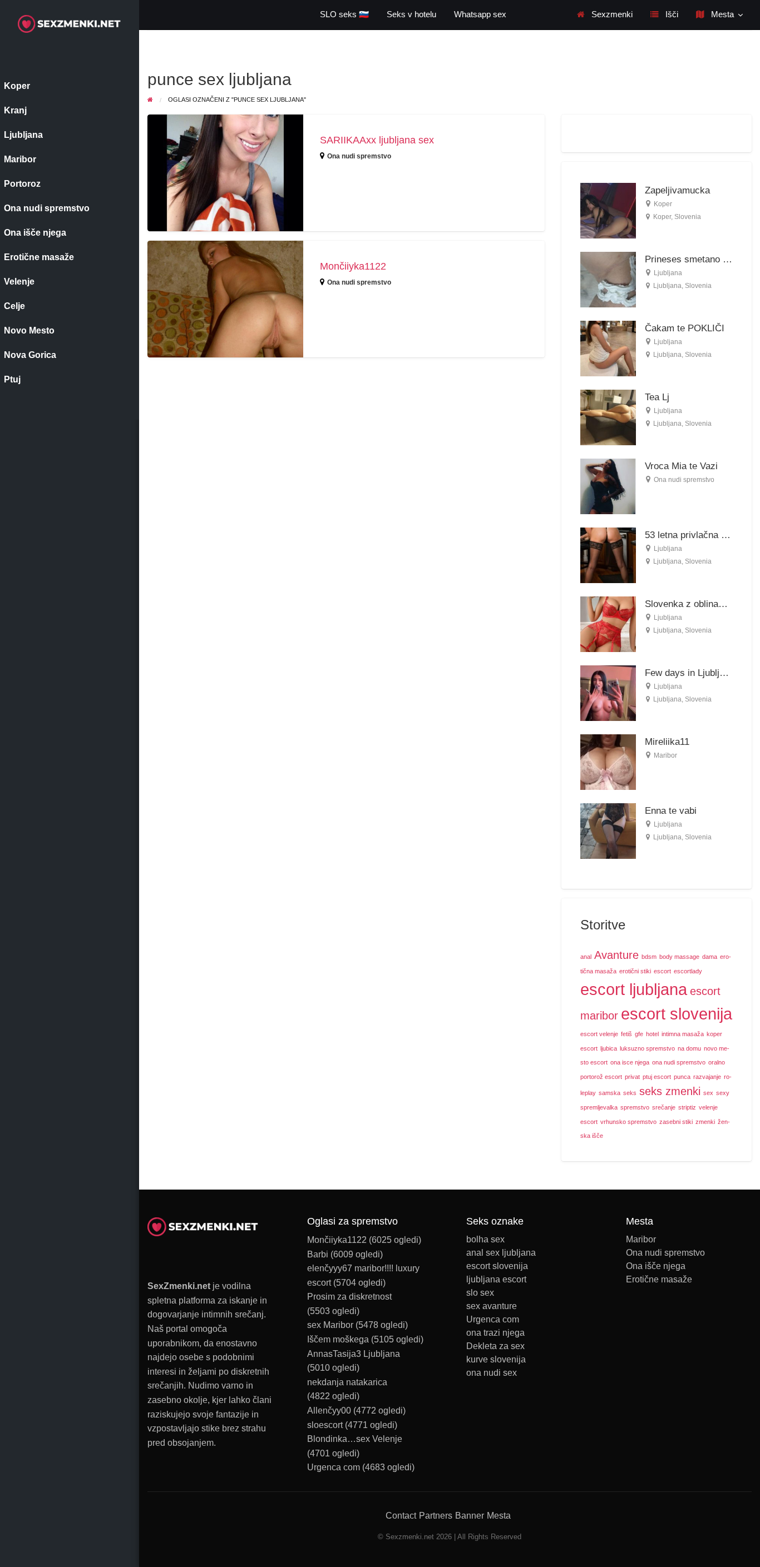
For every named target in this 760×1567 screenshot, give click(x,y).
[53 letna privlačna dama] (608, 554)
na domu (689, 1048)
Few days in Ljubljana (689, 673)
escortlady (688, 971)
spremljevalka (599, 1107)
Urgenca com (333, 1467)
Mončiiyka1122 (353, 266)
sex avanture (491, 1306)
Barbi (317, 1254)
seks (629, 1093)
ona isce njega (629, 1062)
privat (632, 1076)
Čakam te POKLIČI (684, 328)
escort (662, 971)
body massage (679, 956)
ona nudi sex (491, 1373)
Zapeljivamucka (677, 190)
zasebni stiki (676, 1121)
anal (585, 956)
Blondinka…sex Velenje (354, 1439)
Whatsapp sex (480, 14)
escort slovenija (676, 1013)
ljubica (608, 1048)
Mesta (721, 14)
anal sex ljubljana (501, 1252)
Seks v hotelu (411, 14)
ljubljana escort (496, 1279)
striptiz (687, 1107)
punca (682, 1076)
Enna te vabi (671, 810)
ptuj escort (657, 1076)
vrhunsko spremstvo (628, 1121)
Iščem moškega (338, 1339)
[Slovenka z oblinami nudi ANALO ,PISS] (608, 623)
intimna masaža (683, 1034)
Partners (435, 1515)
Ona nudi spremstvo (359, 156)
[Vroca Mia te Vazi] (608, 485)
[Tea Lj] (608, 416)
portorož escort (601, 1076)
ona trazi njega (495, 1333)
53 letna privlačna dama (694, 535)
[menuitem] (604, 14)
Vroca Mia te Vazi (681, 466)
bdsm (649, 956)
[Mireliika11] (608, 761)
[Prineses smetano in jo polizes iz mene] (608, 278)
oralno (716, 1062)
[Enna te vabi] (608, 830)
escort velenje (599, 1034)
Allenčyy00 (329, 1410)
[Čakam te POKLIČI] (608, 347)
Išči (670, 14)
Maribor (665, 755)
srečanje (663, 1107)
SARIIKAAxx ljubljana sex (377, 140)
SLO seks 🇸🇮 (344, 14)
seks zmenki (669, 1091)
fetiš (626, 1034)
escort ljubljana (633, 989)
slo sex (480, 1293)
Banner (469, 1515)
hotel (652, 1034)
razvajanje (707, 1076)
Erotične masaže (659, 1279)
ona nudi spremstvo (678, 1062)
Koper (663, 204)
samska (609, 1093)
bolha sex (485, 1239)
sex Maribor (330, 1325)
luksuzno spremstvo (647, 1048)
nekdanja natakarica (347, 1382)
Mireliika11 (667, 742)
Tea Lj (657, 397)
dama (709, 956)
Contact (401, 1515)
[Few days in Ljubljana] (608, 692)
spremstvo (634, 1107)
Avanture (616, 955)
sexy (722, 1093)
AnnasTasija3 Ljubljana (353, 1354)
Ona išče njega (655, 1266)
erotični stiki (635, 971)
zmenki (705, 1121)
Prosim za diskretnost (349, 1296)
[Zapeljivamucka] (608, 210)
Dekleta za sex (495, 1346)
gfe (639, 1034)
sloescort (325, 1425)
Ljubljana (668, 273)
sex (708, 1093)
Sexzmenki (611, 14)
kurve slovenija (496, 1359)
